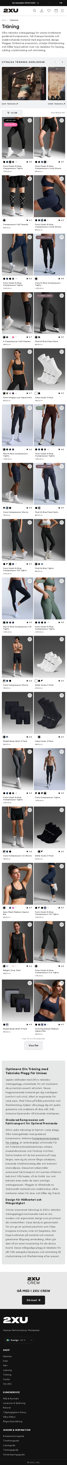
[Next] (62, 62)
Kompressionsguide (13, 1436)
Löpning (7, 1370)
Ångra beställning (12, 1421)
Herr (5, 1365)
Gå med (32, 1300)
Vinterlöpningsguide (14, 1454)
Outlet (6, 1379)
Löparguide (9, 1445)
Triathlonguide (11, 1440)
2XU (38, 1462)
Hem (4, 20)
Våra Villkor (9, 1417)
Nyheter (7, 1356)
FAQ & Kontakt (11, 1398)
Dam (5, 1361)
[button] (62, 10)
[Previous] (55, 62)
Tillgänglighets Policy (14, 1412)
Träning (7, 1374)
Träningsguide (10, 1450)
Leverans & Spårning (14, 1403)
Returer (7, 1407)
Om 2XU (7, 1384)
